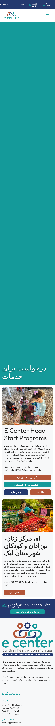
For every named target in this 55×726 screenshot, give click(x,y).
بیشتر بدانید (16, 492)
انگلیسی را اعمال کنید (27, 477)
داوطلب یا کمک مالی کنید (28, 611)
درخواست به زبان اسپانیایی (27, 484)
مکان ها (40, 492)
